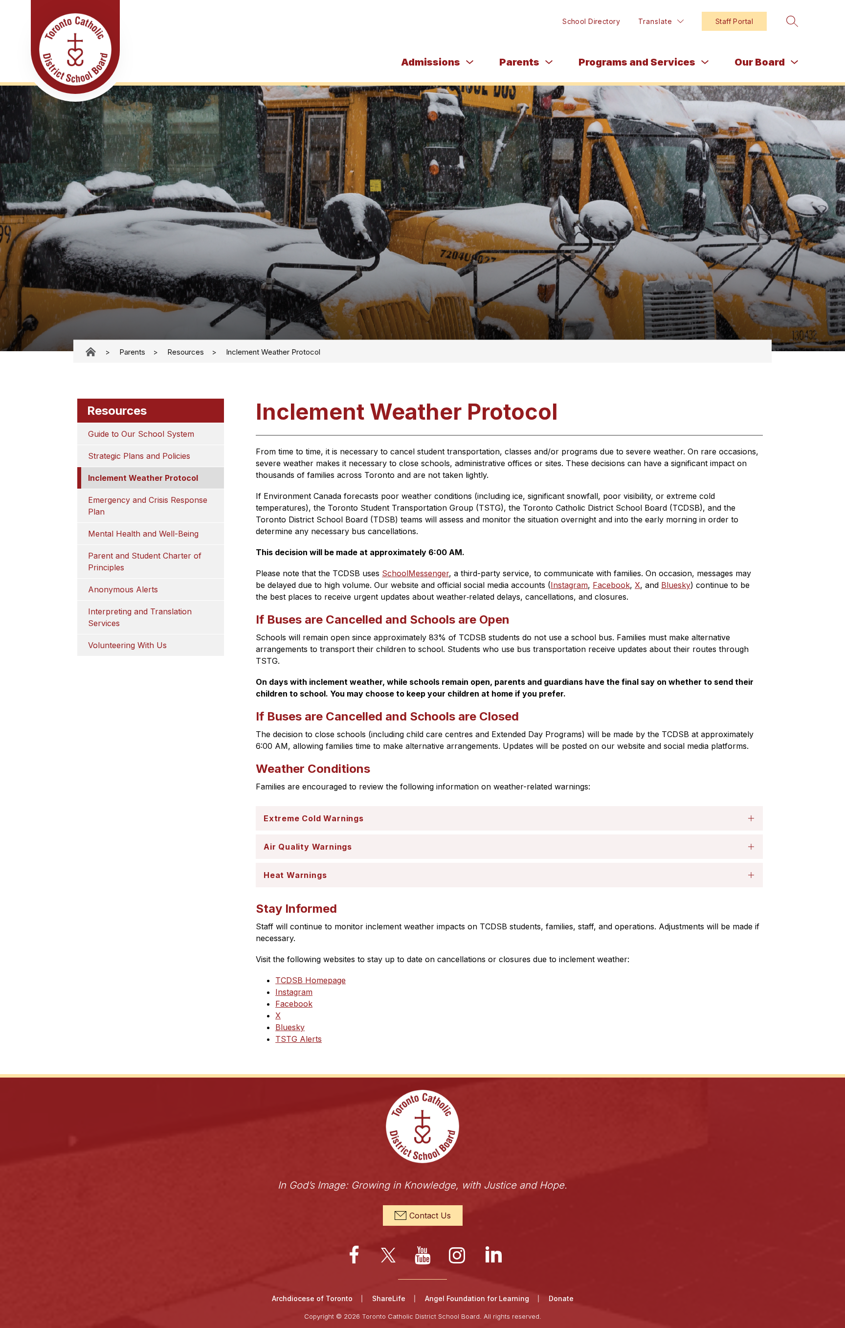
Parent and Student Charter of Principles (146, 561)
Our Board (759, 62)
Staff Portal (734, 21)
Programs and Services (636, 62)
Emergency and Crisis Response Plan (149, 506)
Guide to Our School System (141, 434)
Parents (519, 62)
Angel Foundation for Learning (477, 1298)
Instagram (569, 585)
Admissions (430, 62)
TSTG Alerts (298, 1039)
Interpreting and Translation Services (141, 617)
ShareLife (388, 1298)
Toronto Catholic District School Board (91, 352)
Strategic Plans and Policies (139, 456)
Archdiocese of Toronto (312, 1298)
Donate (561, 1298)
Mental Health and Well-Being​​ (143, 534)
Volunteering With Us (127, 645)
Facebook (611, 585)
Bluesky (675, 585)
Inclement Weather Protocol (273, 351)
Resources (185, 351)
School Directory (591, 21)
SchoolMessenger (415, 573)
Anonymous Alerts (123, 589)
